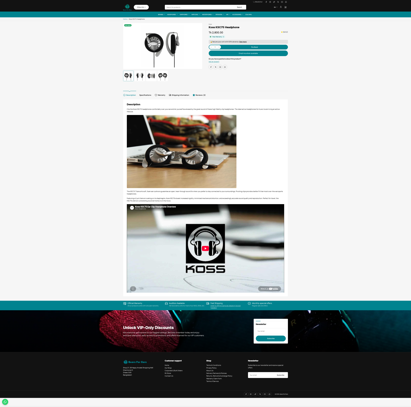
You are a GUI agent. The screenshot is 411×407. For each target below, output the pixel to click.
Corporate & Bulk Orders (173, 370)
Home (125, 19)
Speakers (219, 14)
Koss (210, 24)
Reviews (201, 95)
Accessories (236, 14)
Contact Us (169, 376)
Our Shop (168, 368)
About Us (209, 370)
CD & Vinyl (248, 14)
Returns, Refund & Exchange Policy (219, 376)
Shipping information (180, 95)
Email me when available (248, 53)
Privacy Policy (211, 368)
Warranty (161, 95)
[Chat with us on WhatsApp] (5, 402)
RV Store (168, 373)
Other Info (140, 7)
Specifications (145, 95)
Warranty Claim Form (214, 378)
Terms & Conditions (213, 365)
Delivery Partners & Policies (216, 373)
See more (243, 42)
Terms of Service (212, 381)
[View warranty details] (223, 37)
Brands (160, 14)
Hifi (227, 14)
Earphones (184, 14)
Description (131, 95)
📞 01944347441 (257, 2)
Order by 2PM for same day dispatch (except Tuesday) (226, 307)
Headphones (171, 14)
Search (239, 7)
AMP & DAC (194, 14)
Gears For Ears (284, 394)
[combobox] (205, 7)
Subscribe (271, 338)
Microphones (207, 14)
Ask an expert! (214, 61)
